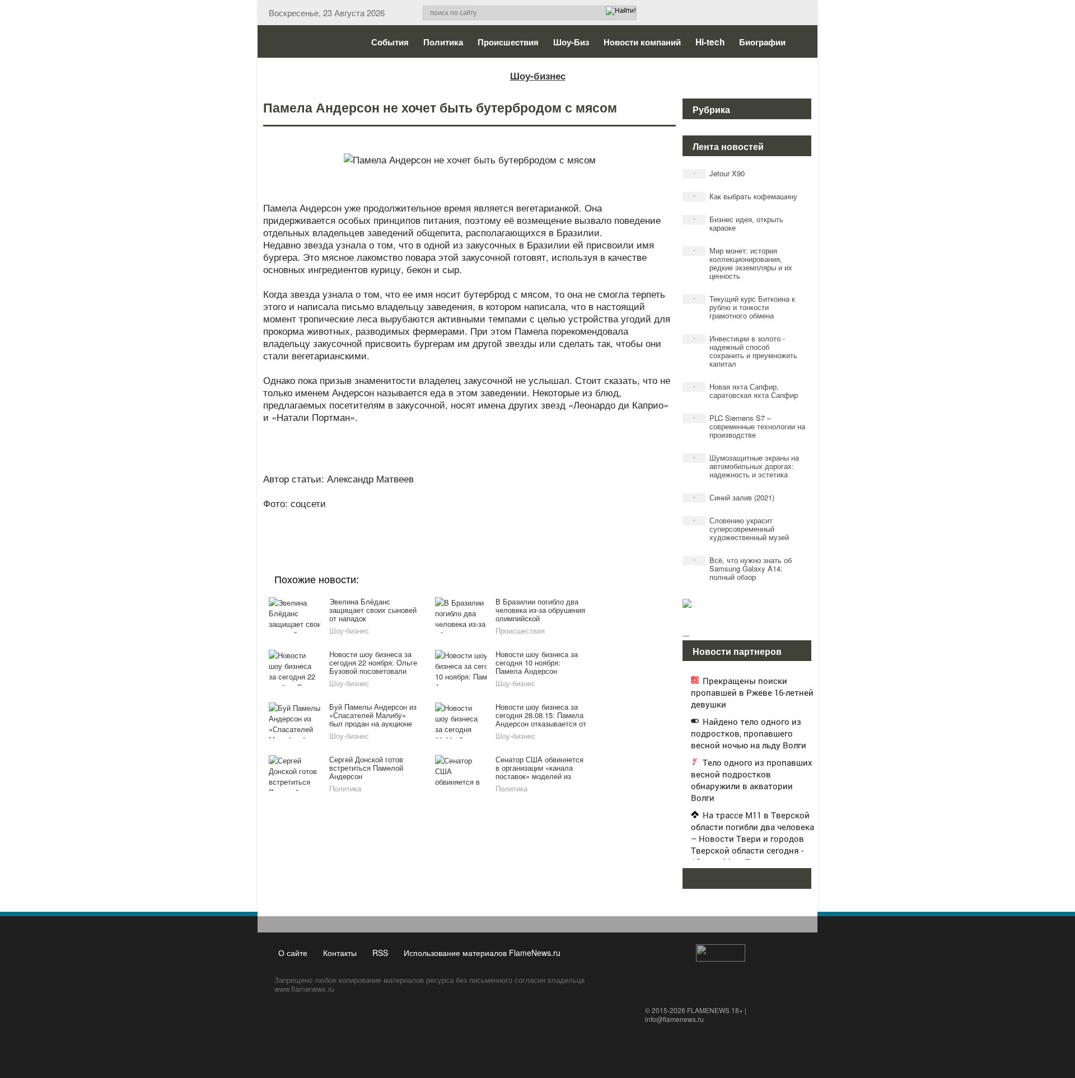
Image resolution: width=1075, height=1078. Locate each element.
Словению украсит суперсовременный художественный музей (741, 528)
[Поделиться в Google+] (404, 518)
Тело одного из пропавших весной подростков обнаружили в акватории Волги (751, 780)
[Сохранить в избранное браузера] (532, 518)
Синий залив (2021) (734, 497)
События (390, 42)
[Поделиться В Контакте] (511, 518)
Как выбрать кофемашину (745, 196)
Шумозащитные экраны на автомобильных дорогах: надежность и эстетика (746, 466)
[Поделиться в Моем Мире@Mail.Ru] (447, 518)
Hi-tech (710, 42)
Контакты (340, 952)
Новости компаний (642, 42)
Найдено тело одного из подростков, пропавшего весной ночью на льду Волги (748, 733)
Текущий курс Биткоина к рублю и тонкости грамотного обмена (744, 307)
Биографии (762, 42)
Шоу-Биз (571, 42)
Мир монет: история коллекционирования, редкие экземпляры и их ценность (743, 263)
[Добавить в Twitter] (489, 518)
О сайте (292, 952)
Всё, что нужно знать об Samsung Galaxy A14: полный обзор (742, 568)
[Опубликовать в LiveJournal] (425, 518)
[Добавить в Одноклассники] (468, 518)
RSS (380, 952)
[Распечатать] (553, 518)
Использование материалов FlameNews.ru (482, 952)
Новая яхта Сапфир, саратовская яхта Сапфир (745, 390)
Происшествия (508, 42)
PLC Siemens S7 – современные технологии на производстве (749, 426)
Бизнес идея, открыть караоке (738, 223)
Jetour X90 (719, 173)
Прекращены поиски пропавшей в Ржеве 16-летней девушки (752, 692)
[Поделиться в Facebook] (383, 518)
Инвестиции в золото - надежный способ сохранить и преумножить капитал (745, 351)
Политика (443, 42)
